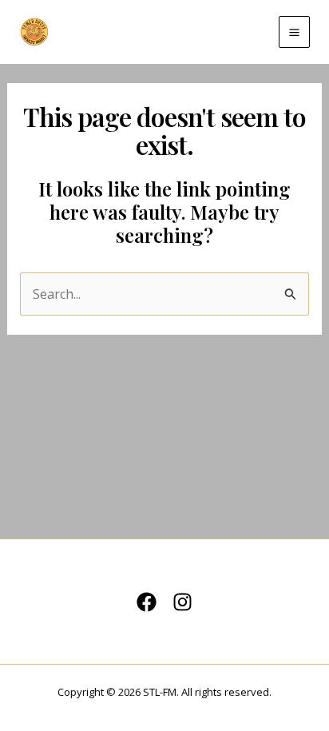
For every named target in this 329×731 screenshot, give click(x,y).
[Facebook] (147, 602)
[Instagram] (182, 602)
